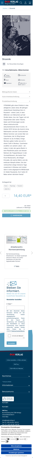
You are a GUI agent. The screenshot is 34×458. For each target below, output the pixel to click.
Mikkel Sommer (23, 70)
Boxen (6, 185)
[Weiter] (32, 253)
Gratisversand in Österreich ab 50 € (16, 211)
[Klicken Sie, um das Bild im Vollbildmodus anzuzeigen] (16, 35)
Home (5, 8)
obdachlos (7, 189)
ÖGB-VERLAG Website (16, 370)
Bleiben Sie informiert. (14, 289)
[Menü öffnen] (2, 2)
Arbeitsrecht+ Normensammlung (17, 248)
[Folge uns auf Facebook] (16, 400)
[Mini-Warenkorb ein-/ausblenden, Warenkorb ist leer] (30, 3)
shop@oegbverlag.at (8, 422)
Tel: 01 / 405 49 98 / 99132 (10, 424)
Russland (20, 185)
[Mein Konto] (25, 3)
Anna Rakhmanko (11, 70)
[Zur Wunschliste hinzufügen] (4, 64)
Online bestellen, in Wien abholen (16, 362)
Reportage (12, 185)
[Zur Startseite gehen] (11, 3)
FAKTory (16, 366)
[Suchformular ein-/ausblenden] (21, 3)
